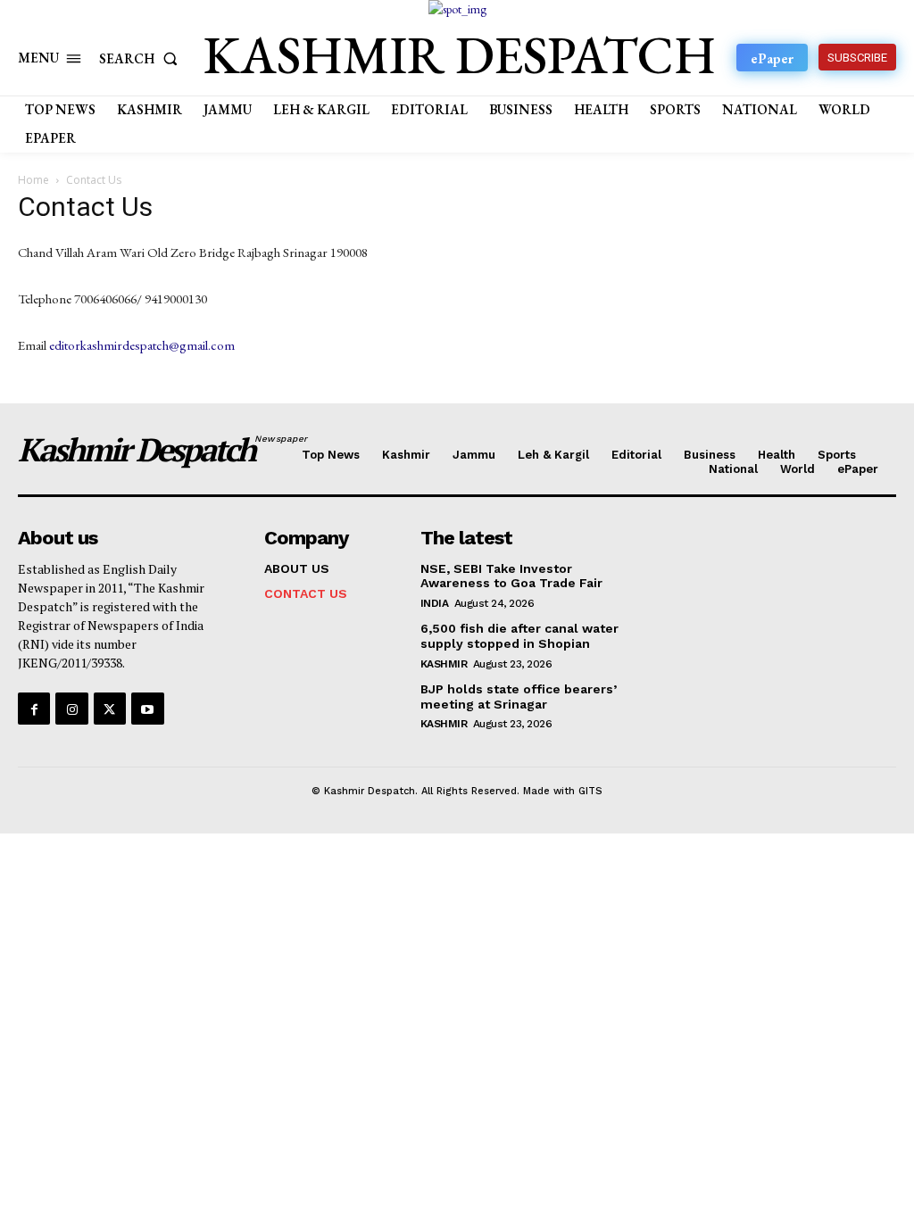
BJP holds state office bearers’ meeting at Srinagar (518, 696)
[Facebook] (34, 708)
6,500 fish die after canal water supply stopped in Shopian (519, 636)
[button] (142, 58)
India (434, 603)
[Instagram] (71, 708)
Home (33, 179)
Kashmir (444, 664)
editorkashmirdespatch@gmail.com (142, 344)
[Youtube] (147, 708)
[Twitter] (110, 708)
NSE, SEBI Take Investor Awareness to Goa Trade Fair (511, 576)
